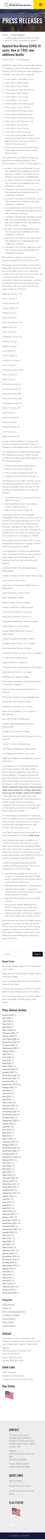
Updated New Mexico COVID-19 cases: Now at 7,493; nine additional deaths (22, 39)
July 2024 (6, 1090)
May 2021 (6, 1205)
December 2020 (9, 1220)
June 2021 (6, 1202)
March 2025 (7, 1066)
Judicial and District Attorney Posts (17, 1379)
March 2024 (7, 1102)
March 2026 (7, 1030)
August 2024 (8, 1087)
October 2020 (8, 1226)
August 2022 (7, 1160)
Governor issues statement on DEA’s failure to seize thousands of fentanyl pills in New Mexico (22, 999)
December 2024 (9, 1075)
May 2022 (6, 1169)
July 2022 (6, 1163)
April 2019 (6, 1281)
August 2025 (7, 1051)
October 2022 (8, 1154)
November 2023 (9, 1115)
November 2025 (9, 1042)
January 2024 (8, 1108)
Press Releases (18, 35)
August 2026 (7, 1015)
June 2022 (6, 1166)
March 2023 (7, 1139)
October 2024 (8, 1081)
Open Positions (9, 1372)
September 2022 (9, 1157)
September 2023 (9, 1121)
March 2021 (7, 1211)
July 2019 (6, 1271)
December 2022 (9, 1148)
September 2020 (9, 1229)
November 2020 (9, 1223)
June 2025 (6, 1057)
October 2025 (8, 1045)
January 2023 (8, 1145)
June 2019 (6, 1275)
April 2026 (6, 1027)
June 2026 (6, 1021)
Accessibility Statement (19, 1536)
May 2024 (6, 1096)
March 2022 (7, 1175)
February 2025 (8, 1069)
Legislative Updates (11, 1315)
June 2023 (6, 1130)
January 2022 (8, 1181)
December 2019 (9, 1256)
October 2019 (8, 1262)
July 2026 (6, 1018)
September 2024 (9, 1084)
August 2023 (7, 1124)
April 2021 (6, 1208)
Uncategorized (8, 1326)
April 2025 (6, 1063)
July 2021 (6, 1199)
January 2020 (8, 1253)
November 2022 (9, 1151)
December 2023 (9, 1112)
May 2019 (6, 1278)
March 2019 (7, 1284)
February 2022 (8, 1178)
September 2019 (9, 1265)
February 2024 (8, 1105)
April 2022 (6, 1172)
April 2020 (6, 1244)
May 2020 (6, 1241)
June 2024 (6, 1093)
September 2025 (9, 1048)
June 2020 (7, 1238)
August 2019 (7, 1268)
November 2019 (9, 1259)
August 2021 (7, 1196)
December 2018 (9, 1293)
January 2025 (8, 1072)
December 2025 (9, 1039)
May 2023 (6, 1133)
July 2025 (6, 1054)
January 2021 (8, 1217)
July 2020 (6, 1235)
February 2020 (8, 1250)
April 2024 (6, 1099)
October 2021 (8, 1190)
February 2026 (8, 1033)
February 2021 (8, 1214)
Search (37, 954)
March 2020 (7, 1247)
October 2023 (8, 1118)
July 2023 (6, 1127)
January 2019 (8, 1290)
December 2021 (9, 1184)
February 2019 (8, 1287)
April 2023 (6, 1136)
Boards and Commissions (13, 1376)
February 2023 (8, 1142)
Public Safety (8, 1322)
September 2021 (9, 1193)
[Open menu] (40, 4)
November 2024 (9, 1078)
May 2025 (6, 1060)
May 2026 (6, 1024)
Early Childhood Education (13, 1311)
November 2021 (9, 1187)
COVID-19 (6, 1308)
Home (5, 35)
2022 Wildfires (8, 1304)
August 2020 (8, 1232)
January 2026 (8, 1036)
